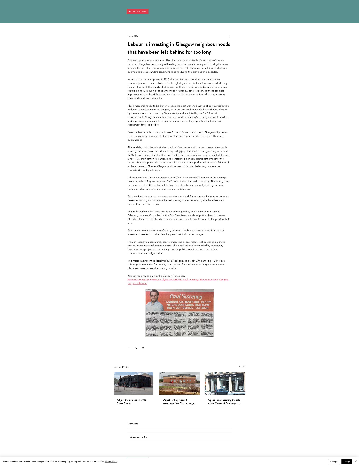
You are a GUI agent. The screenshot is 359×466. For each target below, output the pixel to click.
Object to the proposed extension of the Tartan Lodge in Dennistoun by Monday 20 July (179, 401)
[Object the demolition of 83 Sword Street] (134, 383)
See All (242, 366)
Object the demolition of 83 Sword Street (131, 401)
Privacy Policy (111, 461)
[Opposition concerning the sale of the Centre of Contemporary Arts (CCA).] (225, 383)
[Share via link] (142, 348)
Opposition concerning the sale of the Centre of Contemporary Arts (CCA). (224, 401)
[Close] (355, 461)
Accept (347, 461)
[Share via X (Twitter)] (135, 348)
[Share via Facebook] (129, 348)
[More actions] (229, 36)
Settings (333, 461)
